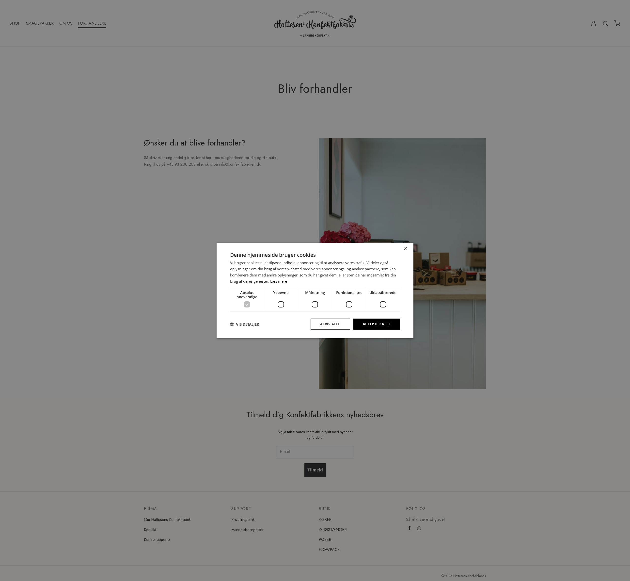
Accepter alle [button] (377, 324)
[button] (244, 324)
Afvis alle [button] (330, 324)
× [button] (405, 248)
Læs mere (278, 281)
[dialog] (315, 290)
